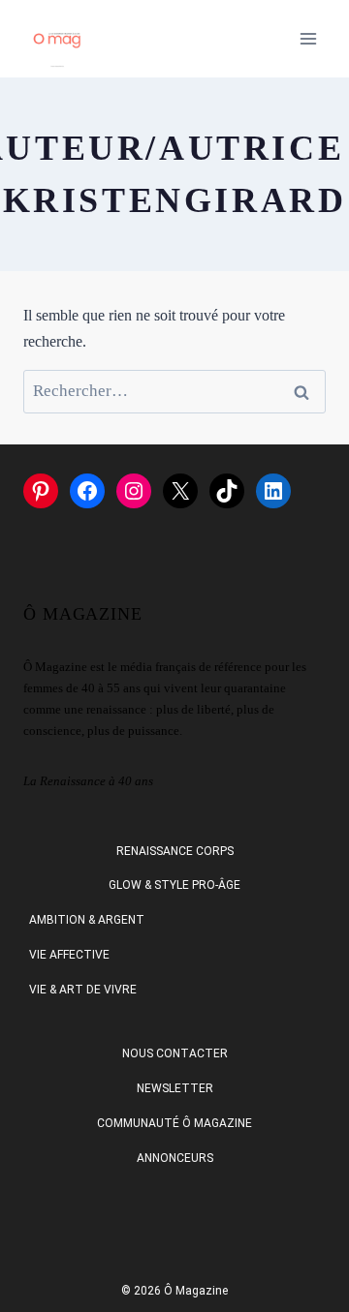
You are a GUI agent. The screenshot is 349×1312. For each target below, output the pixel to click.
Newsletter (175, 1088)
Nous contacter (175, 1053)
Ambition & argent (86, 920)
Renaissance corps (175, 851)
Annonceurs (175, 1158)
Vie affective (69, 954)
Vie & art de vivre (83, 989)
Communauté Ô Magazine (174, 1123)
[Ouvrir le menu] (308, 38)
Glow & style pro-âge (174, 885)
